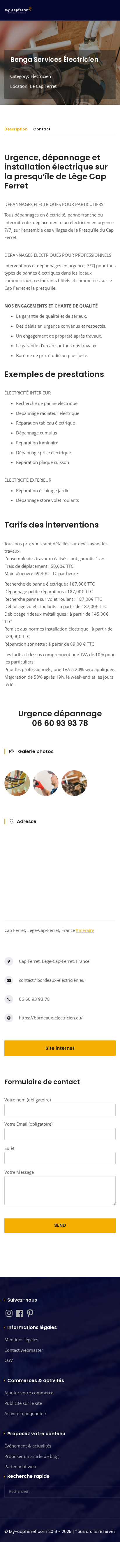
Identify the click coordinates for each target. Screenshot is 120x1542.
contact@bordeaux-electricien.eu (51, 980)
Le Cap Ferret (43, 86)
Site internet (60, 1048)
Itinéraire (85, 930)
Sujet (9, 1148)
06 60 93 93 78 (34, 999)
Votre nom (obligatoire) (27, 1100)
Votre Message (19, 1172)
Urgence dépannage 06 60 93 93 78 (60, 718)
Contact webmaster (23, 1350)
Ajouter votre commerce (28, 1393)
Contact (41, 129)
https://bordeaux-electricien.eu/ (51, 1018)
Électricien (41, 76)
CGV (8, 1360)
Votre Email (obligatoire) (28, 1124)
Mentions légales (21, 1339)
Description (16, 129)
